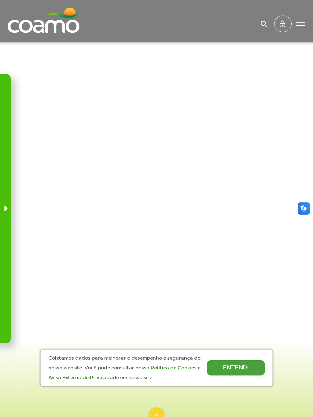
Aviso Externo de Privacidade (84, 377)
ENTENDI (236, 367)
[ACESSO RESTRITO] (283, 24)
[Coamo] (43, 20)
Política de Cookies (174, 367)
